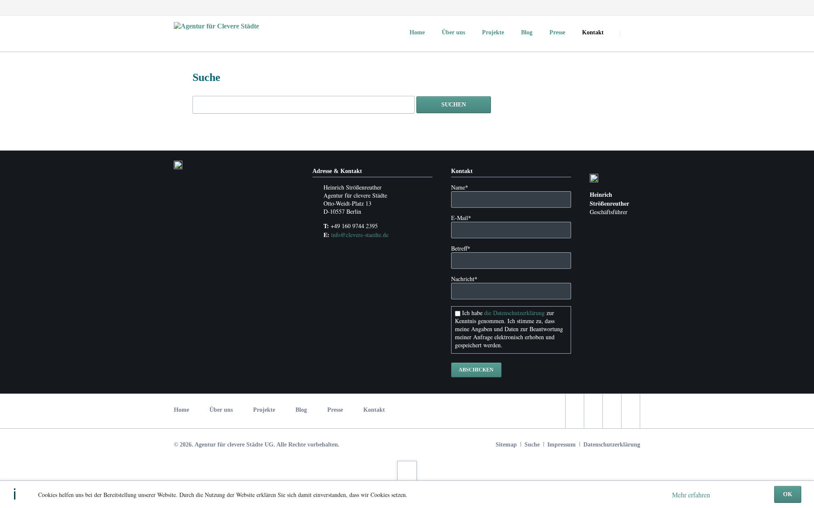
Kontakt (374, 410)
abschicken (476, 370)
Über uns (221, 410)
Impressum (561, 444)
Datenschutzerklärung (611, 444)
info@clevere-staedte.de (359, 235)
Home (181, 410)
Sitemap (506, 444)
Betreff (460, 248)
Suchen (631, 33)
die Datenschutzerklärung (514, 313)
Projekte (264, 410)
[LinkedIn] (617, 7)
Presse (335, 410)
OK (787, 494)
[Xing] (632, 7)
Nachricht (464, 279)
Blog (301, 410)
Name (459, 187)
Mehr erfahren (691, 494)
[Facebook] (586, 7)
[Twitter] (602, 7)
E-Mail (461, 218)
